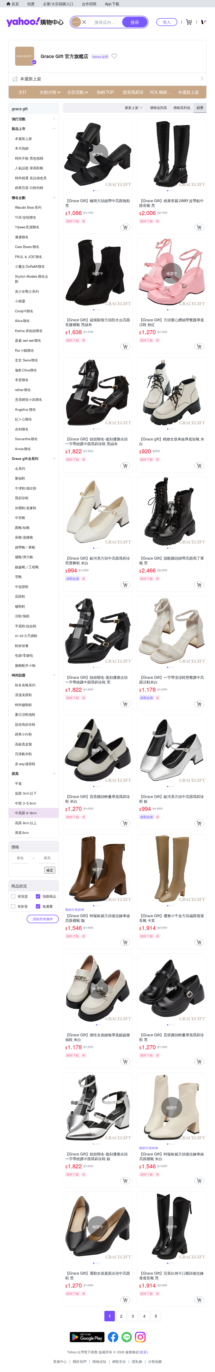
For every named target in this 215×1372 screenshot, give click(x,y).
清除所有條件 (43, 918)
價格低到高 (158, 107)
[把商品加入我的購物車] (125, 227)
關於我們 (80, 1361)
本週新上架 (30, 79)
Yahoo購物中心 (34, 22)
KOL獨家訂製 (162, 92)
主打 (22, 92)
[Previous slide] (66, 154)
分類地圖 (155, 1361)
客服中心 (60, 1361)
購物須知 (99, 1361)
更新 (143, 1351)
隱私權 (137, 1361)
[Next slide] (129, 154)
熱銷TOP (105, 92)
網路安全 (119, 1361)
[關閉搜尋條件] (84, 22)
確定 (49, 870)
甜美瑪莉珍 (133, 92)
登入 (167, 22)
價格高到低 (181, 107)
